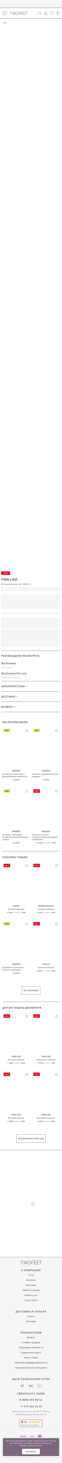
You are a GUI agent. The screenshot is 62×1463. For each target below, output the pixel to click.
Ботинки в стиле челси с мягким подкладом (13, 968)
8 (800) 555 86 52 (31, 1399)
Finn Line (9, 579)
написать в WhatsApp (31, 643)
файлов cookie (35, 1445)
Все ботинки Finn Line (13, 673)
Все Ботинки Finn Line (31, 1138)
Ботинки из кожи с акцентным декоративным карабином (44, 837)
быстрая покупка (46, 633)
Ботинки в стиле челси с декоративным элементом (14, 775)
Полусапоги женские (46, 1059)
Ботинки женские (16, 909)
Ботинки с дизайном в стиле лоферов (45, 775)
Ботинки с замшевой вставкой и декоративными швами (15, 837)
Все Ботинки (31, 990)
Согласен (30, 1451)
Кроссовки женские (46, 1118)
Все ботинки (8, 663)
